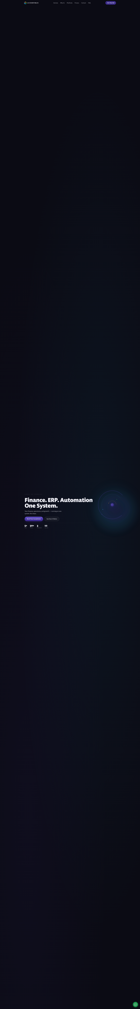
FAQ (89, 3)
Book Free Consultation (34, 519)
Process (77, 3)
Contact (83, 3)
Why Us (62, 3)
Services (55, 3)
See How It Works (52, 519)
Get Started (110, 3)
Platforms (69, 3)
